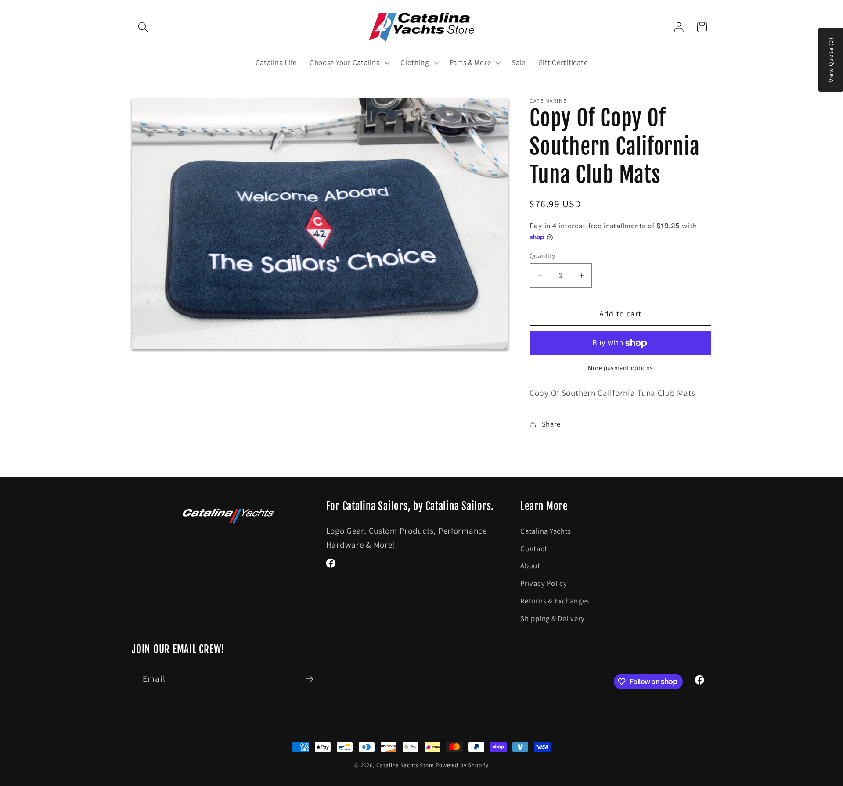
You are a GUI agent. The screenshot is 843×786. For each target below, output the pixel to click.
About (530, 566)
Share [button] (551, 424)
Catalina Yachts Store (405, 765)
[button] (143, 27)
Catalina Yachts (545, 531)
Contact (533, 548)
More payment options (620, 367)
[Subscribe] (309, 679)
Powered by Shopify (462, 765)
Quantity (542, 255)
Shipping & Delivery (552, 618)
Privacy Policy (543, 583)
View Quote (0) (831, 59)
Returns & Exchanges (554, 601)
